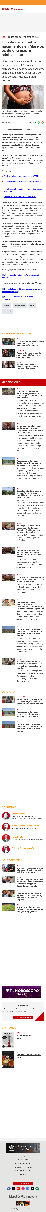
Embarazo (7, 311)
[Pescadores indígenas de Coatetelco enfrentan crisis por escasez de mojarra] (8, 471)
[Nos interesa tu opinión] (23, 1148)
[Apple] (32, 1188)
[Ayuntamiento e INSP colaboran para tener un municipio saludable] (8, 365)
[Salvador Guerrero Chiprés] (6, 849)
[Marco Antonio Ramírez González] (6, 827)
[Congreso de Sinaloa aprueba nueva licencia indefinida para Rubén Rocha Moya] (8, 585)
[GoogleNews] (27, 1188)
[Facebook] (9, 1188)
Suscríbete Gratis (23, 1018)
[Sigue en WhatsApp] (38, 122)
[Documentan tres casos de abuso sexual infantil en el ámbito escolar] (8, 353)
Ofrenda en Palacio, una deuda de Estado (20, 197)
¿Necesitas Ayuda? (23, 1183)
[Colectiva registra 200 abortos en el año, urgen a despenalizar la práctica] (8, 342)
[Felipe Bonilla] (6, 838)
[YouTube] (18, 1188)
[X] (13, 1188)
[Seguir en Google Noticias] (42, 122)
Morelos (6, 305)
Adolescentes (20, 305)
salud (32, 305)
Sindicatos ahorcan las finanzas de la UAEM (21, 176)
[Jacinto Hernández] (6, 815)
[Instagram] (23, 1188)
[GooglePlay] (37, 1188)
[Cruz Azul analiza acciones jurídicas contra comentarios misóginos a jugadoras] (8, 908)
